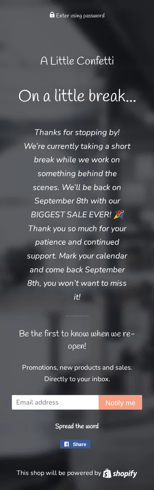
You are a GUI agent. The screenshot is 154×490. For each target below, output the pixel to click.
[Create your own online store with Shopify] (120, 473)
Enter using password (80, 16)
